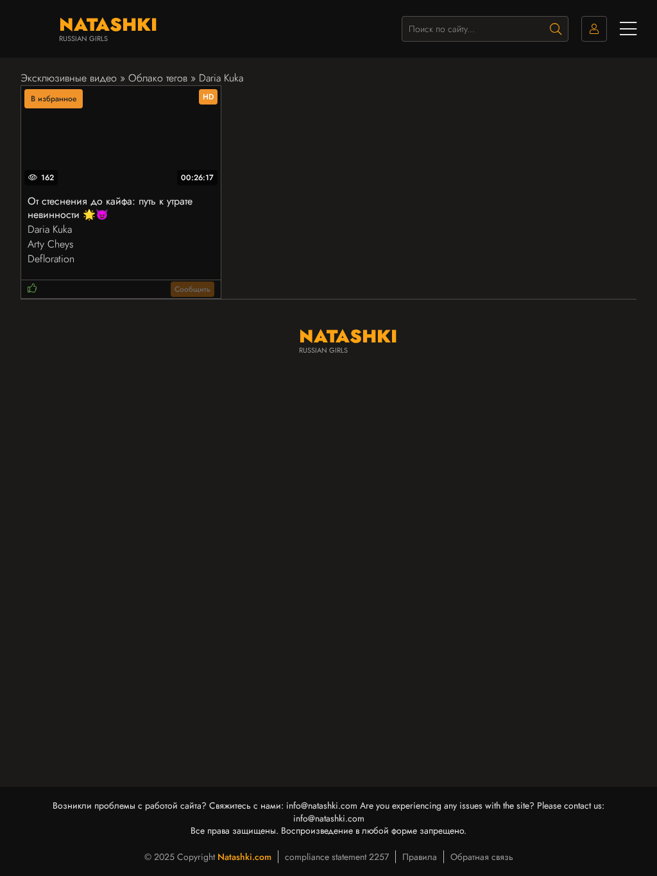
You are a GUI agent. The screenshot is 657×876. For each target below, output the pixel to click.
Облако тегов (157, 78)
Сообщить (192, 289)
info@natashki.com (321, 805)
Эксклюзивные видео (69, 78)
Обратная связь (481, 856)
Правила (419, 856)
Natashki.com (244, 856)
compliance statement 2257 (337, 856)
